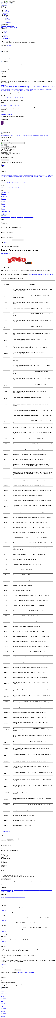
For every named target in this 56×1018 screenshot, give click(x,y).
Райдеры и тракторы (6, 90)
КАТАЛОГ (3, 85)
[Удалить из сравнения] (11, 147)
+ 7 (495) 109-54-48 (5, 38)
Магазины (6, 11)
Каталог (6, 10)
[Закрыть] (4, 165)
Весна (2, 114)
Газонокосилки (4, 86)
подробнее (3, 910)
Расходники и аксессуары (25, 90)
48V (13, 105)
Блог (7, 18)
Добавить (8, 879)
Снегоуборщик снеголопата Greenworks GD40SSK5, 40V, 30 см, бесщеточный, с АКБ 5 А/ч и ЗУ (25, 135)
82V (16, 105)
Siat (20, 98)
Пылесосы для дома (33, 87)
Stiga (10, 98)
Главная (3, 890)
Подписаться (18, 969)
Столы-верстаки (24, 87)
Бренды (8, 17)
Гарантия (8, 22)
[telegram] (8, 3)
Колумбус (8, 45)
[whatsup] (3, 3)
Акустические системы (23, 89)
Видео (8, 19)
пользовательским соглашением (26, 972)
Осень (8, 114)
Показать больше (5, 159)
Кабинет (33, 890)
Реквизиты (44, 890)
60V (11, 105)
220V (18, 105)
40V (9, 105)
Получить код (10, 840)
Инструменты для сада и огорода (46, 86)
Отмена (3, 879)
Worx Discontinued (5, 253)
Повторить (3, 840)
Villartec (24, 98)
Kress (13, 98)
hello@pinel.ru (4, 214)
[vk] (12, 3)
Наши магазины (21, 897)
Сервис (8, 20)
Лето (5, 114)
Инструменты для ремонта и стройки (28, 86)
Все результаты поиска (6, 239)
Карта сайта (15, 891)
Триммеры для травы (13, 86)
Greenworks (3, 98)
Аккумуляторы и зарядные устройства (10, 87)
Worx (8, 98)
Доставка (6, 13)
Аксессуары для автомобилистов (9, 89)
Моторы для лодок (47, 89)
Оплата (5, 14)
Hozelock (17, 98)
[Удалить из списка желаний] (5, 145)
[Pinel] (4, 5)
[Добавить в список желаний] (2, 145)
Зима (11, 114)
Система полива (15, 90)
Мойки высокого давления (36, 89)
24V (6, 105)
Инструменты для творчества (45, 87)
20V (4, 105)
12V (2, 105)
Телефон (3, 838)
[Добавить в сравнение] (4, 147)
